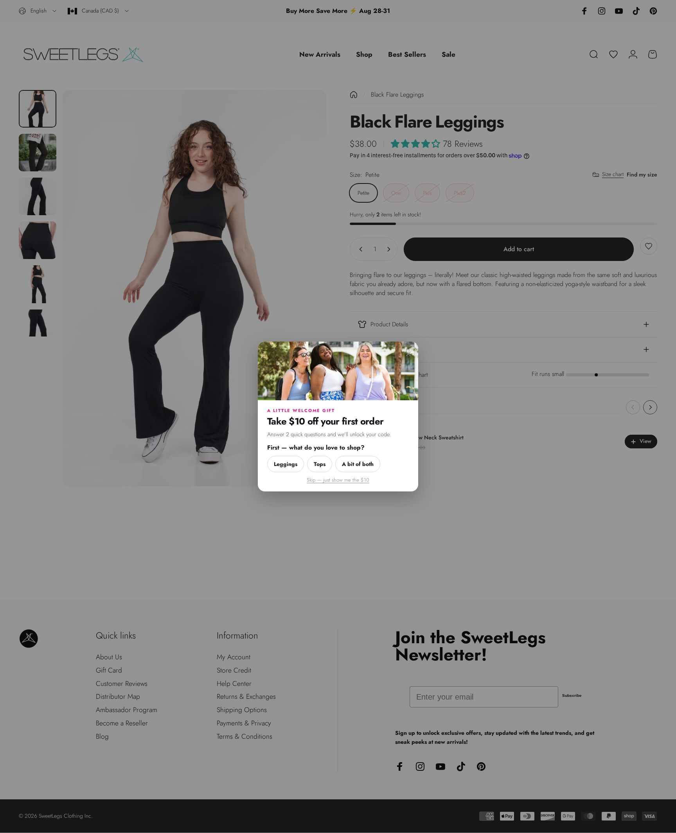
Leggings (285, 464)
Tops (319, 464)
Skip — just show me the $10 (338, 480)
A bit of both (358, 464)
